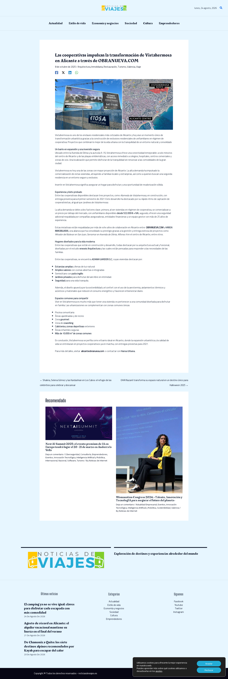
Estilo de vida (114, 605)
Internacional (51, 461)
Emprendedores (99, 454)
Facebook (178, 601)
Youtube (178, 605)
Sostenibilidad (163, 508)
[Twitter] (63, 72)
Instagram (178, 612)
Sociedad (114, 612)
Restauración (110, 66)
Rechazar (209, 670)
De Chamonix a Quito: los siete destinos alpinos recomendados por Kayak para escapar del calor (49, 646)
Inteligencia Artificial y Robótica (90, 457)
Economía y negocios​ (114, 608)
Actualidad (114, 601)
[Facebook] (56, 72)
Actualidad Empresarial (146, 504)
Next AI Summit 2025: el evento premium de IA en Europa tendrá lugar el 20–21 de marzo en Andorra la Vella (78, 447)
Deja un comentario (54, 454)
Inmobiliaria (97, 66)
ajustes (159, 671)
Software (71, 461)
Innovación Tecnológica (65, 457)
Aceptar (208, 664)
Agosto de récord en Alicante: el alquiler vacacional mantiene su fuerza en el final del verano (46, 627)
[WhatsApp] (76, 72)
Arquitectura (84, 66)
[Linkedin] (70, 72)
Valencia (131, 66)
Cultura (114, 615)
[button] (221, 8)
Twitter (179, 608)
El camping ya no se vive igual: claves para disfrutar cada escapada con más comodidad (49, 608)
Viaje (138, 66)
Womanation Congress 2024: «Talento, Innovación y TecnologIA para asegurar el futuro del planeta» (149, 499)
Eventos (49, 457)
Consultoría (85, 454)
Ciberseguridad (72, 454)
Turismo (122, 66)
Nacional (62, 461)
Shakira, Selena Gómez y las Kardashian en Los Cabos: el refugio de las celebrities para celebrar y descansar (76, 380)
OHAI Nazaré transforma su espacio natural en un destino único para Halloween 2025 (154, 380)
